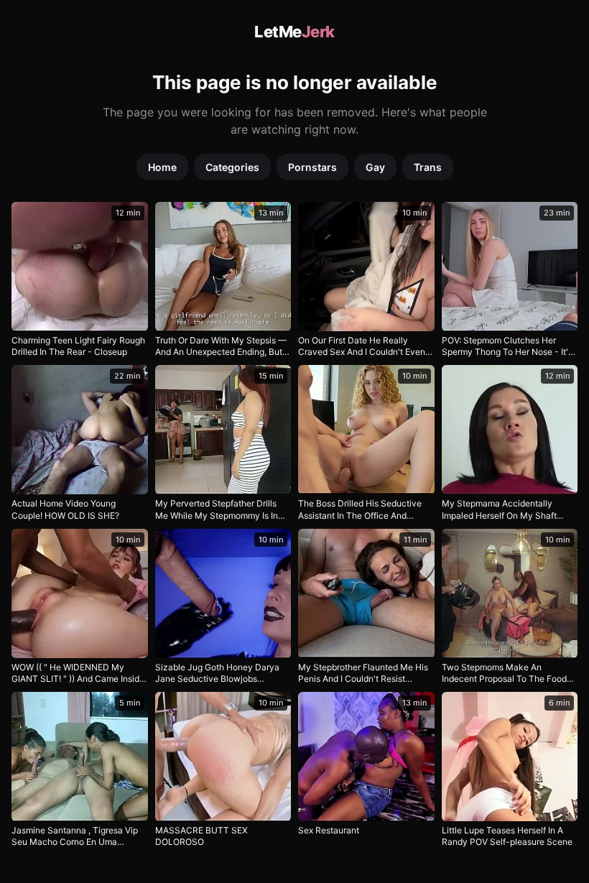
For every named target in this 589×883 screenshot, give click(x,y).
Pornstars (312, 167)
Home (162, 167)
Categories (232, 167)
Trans (428, 167)
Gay (375, 167)
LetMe (294, 31)
